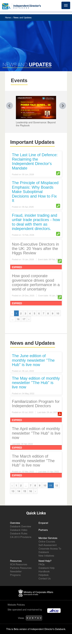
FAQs (42, 564)
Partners (43, 530)
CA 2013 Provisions (20, 537)
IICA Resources (18, 564)
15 (24, 491)
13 (13, 491)
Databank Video (18, 530)
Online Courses (47, 541)
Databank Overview (20, 526)
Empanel (43, 522)
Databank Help (47, 567)
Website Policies (16, 604)
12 (56, 485)
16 (18, 319)
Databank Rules (18, 533)
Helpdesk (44, 575)
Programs (15, 575)
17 (24, 319)
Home (8, 17)
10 (57, 313)
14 (18, 491)
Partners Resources (20, 567)
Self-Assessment (48, 545)
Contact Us (45, 578)
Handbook (44, 571)
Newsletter (16, 571)
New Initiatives (46, 555)
